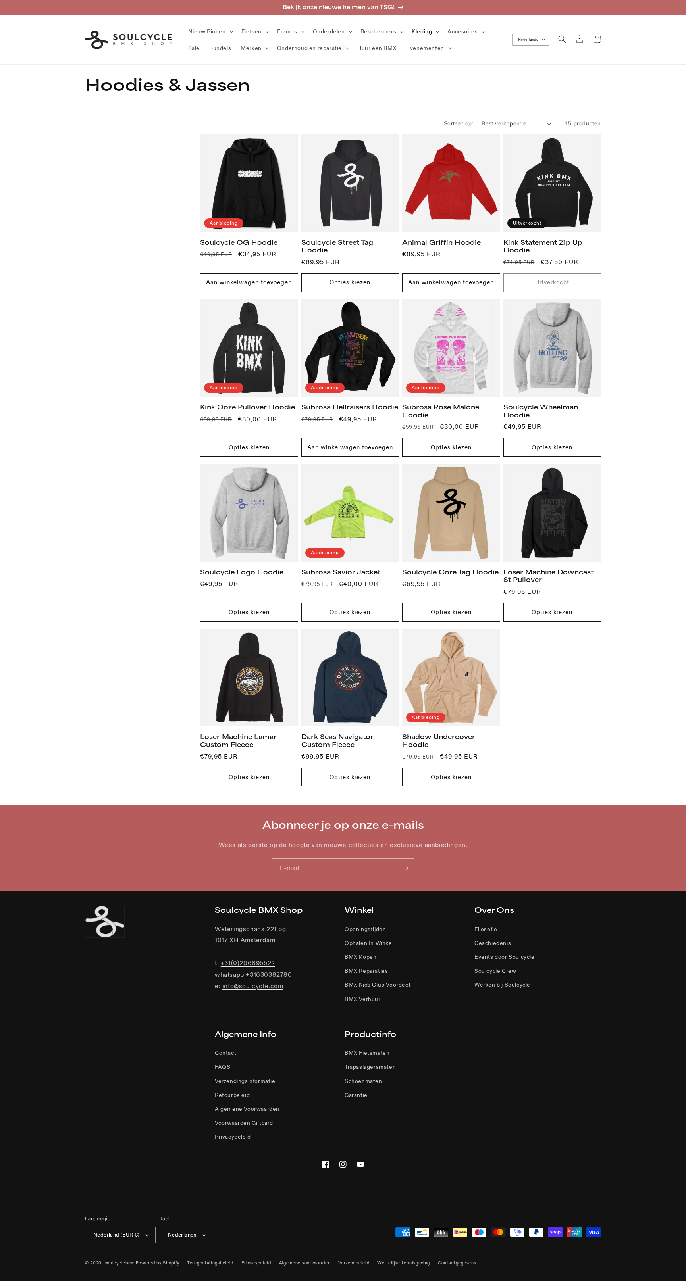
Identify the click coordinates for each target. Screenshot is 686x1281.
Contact (225, 1052)
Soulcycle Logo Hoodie (241, 572)
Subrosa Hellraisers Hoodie (349, 407)
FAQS (222, 1066)
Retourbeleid (232, 1095)
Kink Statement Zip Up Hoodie (542, 246)
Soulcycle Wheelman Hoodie (540, 411)
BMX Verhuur (363, 999)
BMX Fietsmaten (367, 1052)
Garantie (356, 1095)
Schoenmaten (363, 1081)
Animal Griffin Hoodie (441, 242)
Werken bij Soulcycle (502, 984)
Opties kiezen (350, 282)
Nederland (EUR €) (116, 1234)
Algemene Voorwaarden (247, 1108)
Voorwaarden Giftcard (244, 1122)
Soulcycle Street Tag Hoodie (337, 246)
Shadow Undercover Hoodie (438, 740)
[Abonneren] (405, 867)
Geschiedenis (492, 943)
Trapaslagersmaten (370, 1066)
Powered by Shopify (157, 1263)
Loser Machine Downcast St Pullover (548, 576)
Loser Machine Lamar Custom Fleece (238, 740)
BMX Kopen (360, 956)
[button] (210, 31)
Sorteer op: (459, 123)
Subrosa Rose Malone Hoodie (440, 411)
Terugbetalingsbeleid (210, 1263)
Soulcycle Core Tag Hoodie (450, 572)
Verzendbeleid (353, 1263)
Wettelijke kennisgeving (403, 1263)
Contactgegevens (457, 1263)
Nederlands (528, 39)
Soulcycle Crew (495, 970)
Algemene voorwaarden (305, 1263)
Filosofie (485, 929)
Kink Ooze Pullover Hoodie (247, 407)
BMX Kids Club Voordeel (377, 984)
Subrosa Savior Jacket (340, 572)
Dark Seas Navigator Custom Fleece (337, 740)
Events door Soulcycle (504, 956)
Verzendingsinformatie (245, 1081)
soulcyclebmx (119, 1263)
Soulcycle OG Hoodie (238, 242)
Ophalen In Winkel (369, 943)
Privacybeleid (233, 1136)
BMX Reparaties (366, 970)
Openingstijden (365, 929)
